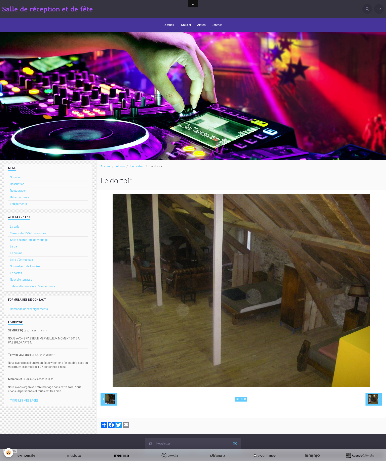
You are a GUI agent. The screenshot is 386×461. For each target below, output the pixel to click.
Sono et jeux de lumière (25, 266)
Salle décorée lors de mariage (29, 239)
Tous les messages (24, 400)
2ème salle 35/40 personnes (28, 233)
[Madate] (74, 456)
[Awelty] (169, 456)
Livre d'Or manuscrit (22, 259)
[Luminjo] (312, 456)
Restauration (18, 190)
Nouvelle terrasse (21, 279)
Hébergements (19, 197)
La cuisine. (16, 253)
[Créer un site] (26, 456)
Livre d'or (185, 25)
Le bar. (14, 246)
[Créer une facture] (217, 456)
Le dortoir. (137, 166)
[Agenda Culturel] (360, 456)
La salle (15, 226)
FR (379, 9)
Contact (217, 25)
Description (17, 184)
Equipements (18, 203)
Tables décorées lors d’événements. (33, 286)
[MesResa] (122, 456)
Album (201, 25)
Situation (16, 177)
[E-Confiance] (264, 456)
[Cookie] (8, 452)
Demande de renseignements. (29, 309)
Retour (241, 399)
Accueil (169, 25)
